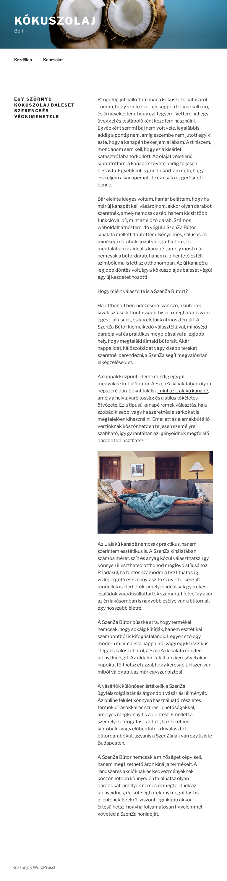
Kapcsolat (53, 59)
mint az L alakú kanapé (183, 391)
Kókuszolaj (55, 20)
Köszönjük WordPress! (33, 867)
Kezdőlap (23, 59)
